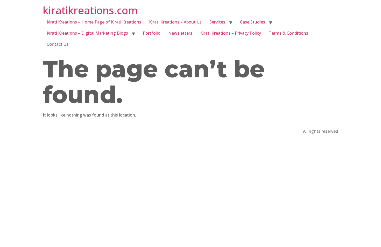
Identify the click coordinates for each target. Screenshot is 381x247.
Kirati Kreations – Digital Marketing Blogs (87, 33)
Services (217, 22)
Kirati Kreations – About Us (175, 22)
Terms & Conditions (288, 33)
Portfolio (151, 33)
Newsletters (180, 33)
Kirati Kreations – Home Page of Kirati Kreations (94, 22)
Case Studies (252, 22)
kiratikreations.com (90, 10)
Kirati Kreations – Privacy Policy (230, 33)
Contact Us (57, 44)
